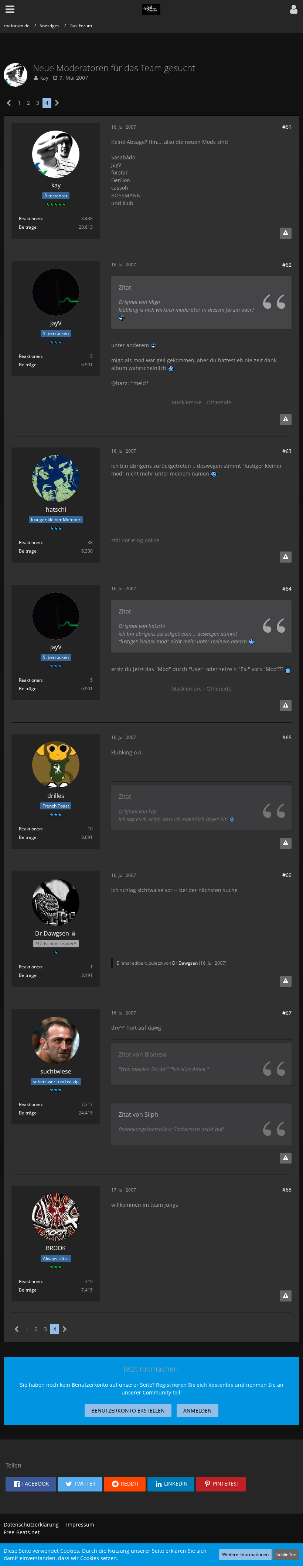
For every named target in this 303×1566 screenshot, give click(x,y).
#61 (287, 126)
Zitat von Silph (138, 1114)
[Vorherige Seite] (9, 103)
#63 (287, 450)
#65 (287, 737)
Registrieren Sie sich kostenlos (194, 1384)
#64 (287, 588)
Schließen (286, 1554)
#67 (287, 1012)
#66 (287, 874)
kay (44, 77)
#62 (287, 264)
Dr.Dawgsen (185, 963)
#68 (287, 1189)
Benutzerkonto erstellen (128, 1410)
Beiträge (28, 227)
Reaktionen (30, 218)
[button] (293, 9)
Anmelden (197, 1410)
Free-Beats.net (22, 1532)
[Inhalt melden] (286, 233)
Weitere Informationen (245, 1554)
